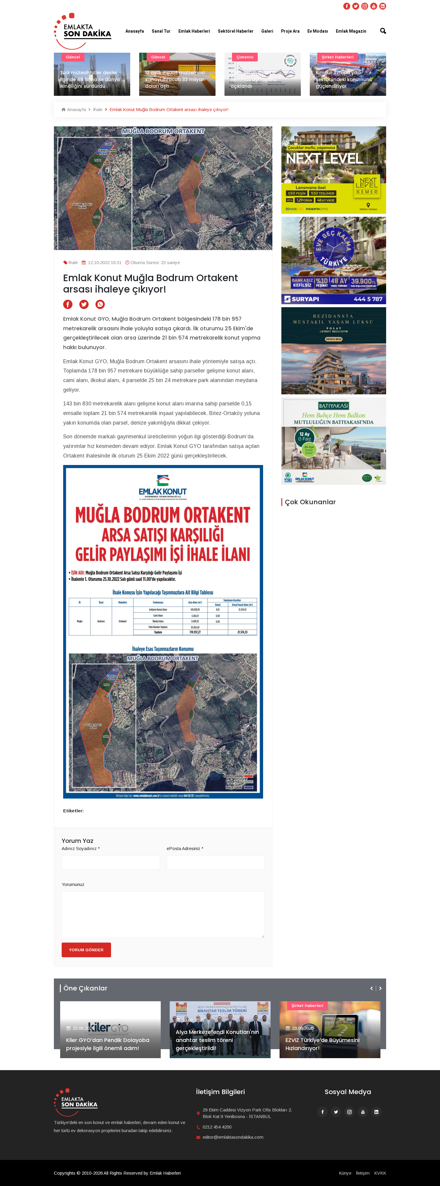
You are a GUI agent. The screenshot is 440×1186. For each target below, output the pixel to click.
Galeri (267, 31)
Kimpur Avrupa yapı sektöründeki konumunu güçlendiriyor (344, 79)
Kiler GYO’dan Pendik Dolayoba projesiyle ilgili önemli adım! (107, 1044)
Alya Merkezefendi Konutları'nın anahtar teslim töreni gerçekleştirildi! (217, 1040)
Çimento (244, 57)
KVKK (380, 1173)
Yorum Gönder (86, 950)
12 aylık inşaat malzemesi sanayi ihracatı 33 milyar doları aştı (175, 79)
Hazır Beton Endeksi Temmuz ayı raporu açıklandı (253, 79)
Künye (345, 1173)
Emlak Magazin (351, 31)
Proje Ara (290, 31)
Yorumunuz (73, 884)
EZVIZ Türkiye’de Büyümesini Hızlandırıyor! (322, 1044)
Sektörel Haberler (236, 31)
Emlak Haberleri (194, 31)
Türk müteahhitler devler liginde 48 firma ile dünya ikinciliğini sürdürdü (90, 79)
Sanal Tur (161, 31)
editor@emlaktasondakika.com (233, 1137)
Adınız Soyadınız (81, 848)
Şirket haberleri (337, 57)
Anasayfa (134, 31)
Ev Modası (317, 31)
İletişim (363, 1173)
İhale (97, 109)
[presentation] (372, 988)
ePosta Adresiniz (185, 848)
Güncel (73, 57)
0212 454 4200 (217, 1126)
